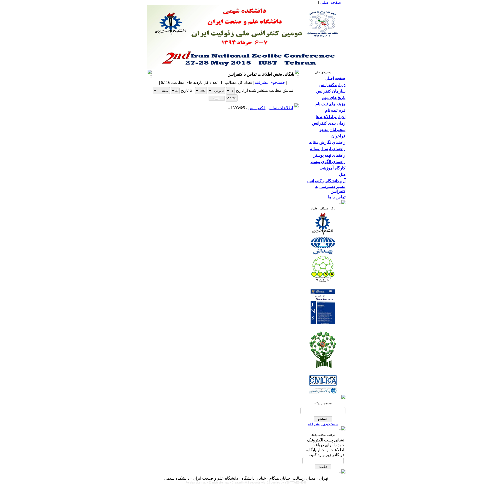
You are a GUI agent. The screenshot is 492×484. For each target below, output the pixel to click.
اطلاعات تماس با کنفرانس (270, 108)
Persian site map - (197, 482)
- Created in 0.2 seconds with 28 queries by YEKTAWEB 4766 (268, 482)
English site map (219, 482)
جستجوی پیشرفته (323, 424)
